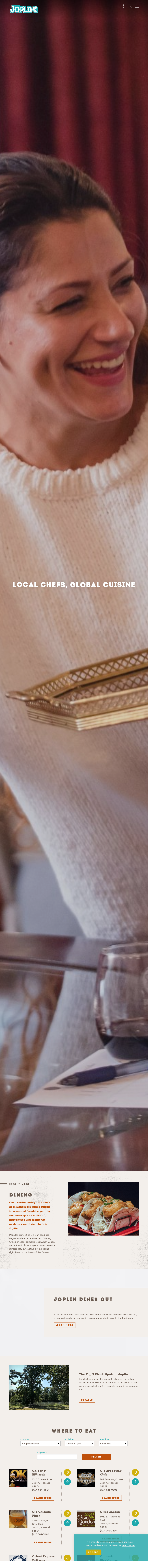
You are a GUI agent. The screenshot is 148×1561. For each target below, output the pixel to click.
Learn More (64, 1325)
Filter (96, 1457)
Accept (93, 1552)
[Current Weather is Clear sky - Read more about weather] (123, 6)
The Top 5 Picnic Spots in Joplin (103, 1374)
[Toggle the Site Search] (130, 6)
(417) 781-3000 (40, 1534)
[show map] (67, 1481)
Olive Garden (110, 1512)
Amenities (105, 1443)
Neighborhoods (30, 1443)
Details (87, 1400)
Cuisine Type (73, 1443)
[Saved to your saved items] (67, 1472)
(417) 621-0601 (108, 1489)
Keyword (42, 1452)
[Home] (24, 9)
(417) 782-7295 (108, 1530)
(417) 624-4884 (41, 1489)
